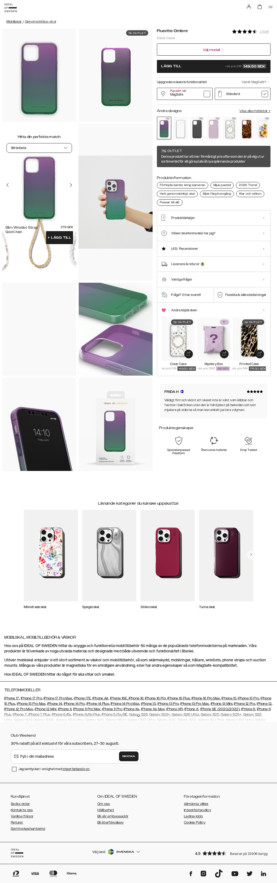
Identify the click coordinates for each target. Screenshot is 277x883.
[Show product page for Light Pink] (213, 128)
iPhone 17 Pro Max (58, 698)
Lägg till (59, 238)
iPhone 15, (229, 698)
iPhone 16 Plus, (179, 698)
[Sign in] (248, 6)
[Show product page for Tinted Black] (197, 128)
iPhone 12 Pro (244, 704)
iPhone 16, (136, 698)
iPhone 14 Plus (98, 704)
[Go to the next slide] (70, 184)
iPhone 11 (65, 709)
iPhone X (191, 709)
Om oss (103, 804)
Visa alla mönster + (255, 111)
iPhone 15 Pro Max (31, 704)
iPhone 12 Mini (45, 709)
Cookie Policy (194, 822)
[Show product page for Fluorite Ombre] (164, 128)
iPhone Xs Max (153, 709)
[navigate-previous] (251, 554)
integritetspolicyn (76, 769)
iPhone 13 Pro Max (194, 704)
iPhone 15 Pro (248, 698)
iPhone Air (100, 698)
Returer (17, 822)
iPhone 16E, (119, 698)
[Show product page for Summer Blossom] (263, 128)
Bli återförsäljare (110, 822)
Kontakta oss (22, 810)
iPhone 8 (248, 709)
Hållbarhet (105, 810)
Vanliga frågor (22, 816)
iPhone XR (174, 709)
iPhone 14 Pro (74, 704)
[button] (231, 853)
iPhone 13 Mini (221, 704)
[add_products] (188, 354)
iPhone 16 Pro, (156, 698)
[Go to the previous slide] (7, 184)
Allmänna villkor (196, 804)
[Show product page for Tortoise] (246, 128)
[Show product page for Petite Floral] (230, 128)
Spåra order (20, 804)
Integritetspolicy (197, 810)
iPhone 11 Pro (112, 709)
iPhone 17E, (82, 698)
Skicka (128, 756)
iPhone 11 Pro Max (87, 709)
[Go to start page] (10, 8)
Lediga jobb (193, 816)
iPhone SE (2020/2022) (220, 709)
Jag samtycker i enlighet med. (54, 769)
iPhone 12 (264, 704)
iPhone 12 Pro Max (18, 709)
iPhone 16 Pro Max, (206, 698)
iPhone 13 (148, 704)
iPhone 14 (54, 704)
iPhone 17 (11, 698)
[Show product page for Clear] (180, 128)
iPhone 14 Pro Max (125, 704)
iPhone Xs (132, 709)
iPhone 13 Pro (168, 704)
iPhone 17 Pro (31, 698)
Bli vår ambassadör (112, 816)
